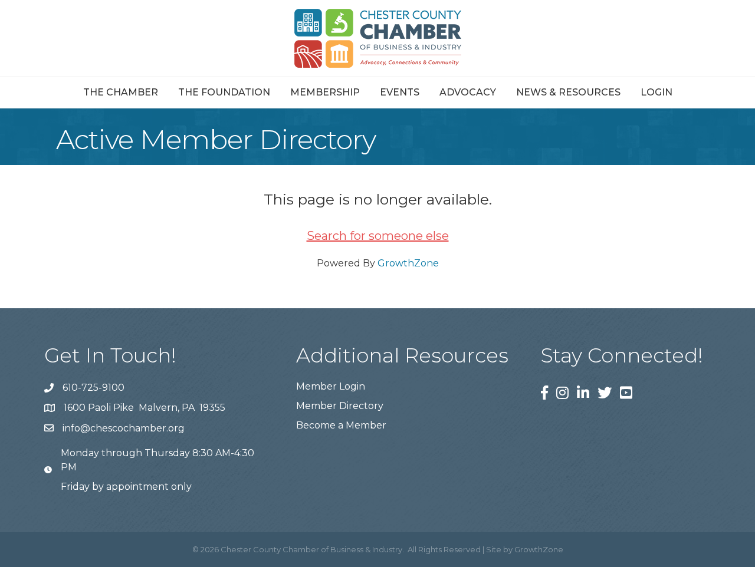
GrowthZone (408, 263)
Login (656, 92)
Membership (325, 92)
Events (399, 92)
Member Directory (339, 405)
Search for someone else (378, 236)
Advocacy (467, 92)
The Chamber (120, 92)
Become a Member (341, 425)
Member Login (330, 386)
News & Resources (568, 92)
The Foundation (224, 92)
